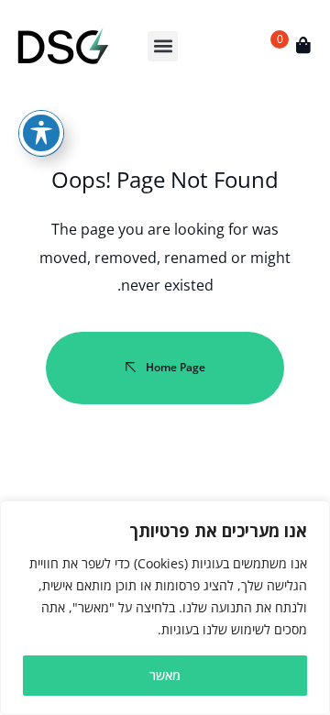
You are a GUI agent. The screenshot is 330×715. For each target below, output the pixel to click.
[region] (165, 607)
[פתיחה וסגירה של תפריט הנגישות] (41, 133)
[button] (163, 46)
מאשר (165, 675)
